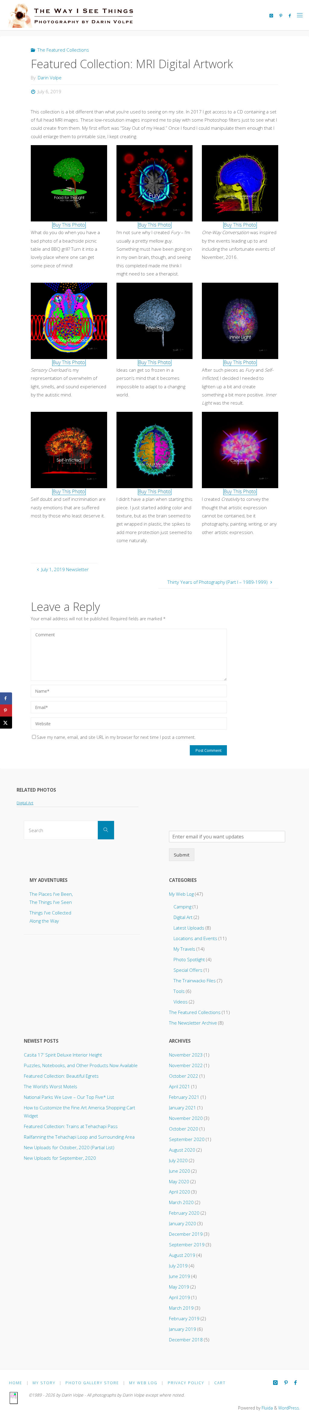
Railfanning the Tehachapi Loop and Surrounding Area (79, 1137)
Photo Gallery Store (92, 1382)
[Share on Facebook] (6, 698)
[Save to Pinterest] (6, 710)
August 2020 (182, 1150)
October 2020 (183, 1129)
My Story (44, 1382)
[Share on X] (6, 723)
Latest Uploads (189, 928)
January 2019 (182, 1329)
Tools (179, 991)
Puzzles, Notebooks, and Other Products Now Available (81, 1065)
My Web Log (181, 894)
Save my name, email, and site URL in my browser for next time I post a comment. (116, 737)
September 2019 (187, 1244)
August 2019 (182, 1255)
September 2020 (187, 1139)
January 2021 (182, 1108)
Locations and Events (195, 938)
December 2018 (186, 1340)
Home (15, 1382)
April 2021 (179, 1086)
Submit (182, 855)
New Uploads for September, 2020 (60, 1158)
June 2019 (179, 1276)
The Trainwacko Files (195, 981)
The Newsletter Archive (193, 1023)
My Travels (184, 949)
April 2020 (179, 1192)
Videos (181, 1002)
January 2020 (182, 1223)
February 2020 (184, 1213)
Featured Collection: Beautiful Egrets (61, 1076)
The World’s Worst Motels (50, 1086)
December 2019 (186, 1234)
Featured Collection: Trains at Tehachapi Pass (71, 1126)
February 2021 (184, 1097)
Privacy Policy (186, 1382)
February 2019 (184, 1318)
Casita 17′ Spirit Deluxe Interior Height (63, 1055)
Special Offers (188, 970)
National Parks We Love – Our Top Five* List (69, 1097)
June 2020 (179, 1171)
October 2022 (183, 1076)
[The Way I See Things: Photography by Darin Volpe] (69, 15)
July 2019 (178, 1266)
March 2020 (181, 1202)
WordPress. (289, 1408)
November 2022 (186, 1065)
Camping (182, 907)
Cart (220, 1382)
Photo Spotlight (189, 959)
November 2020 (186, 1118)
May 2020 (179, 1181)
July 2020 (178, 1160)
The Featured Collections (63, 50)
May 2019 (179, 1287)
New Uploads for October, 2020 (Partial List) (69, 1147)
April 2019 (179, 1297)
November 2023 (186, 1055)
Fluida (266, 1408)
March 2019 (181, 1308)
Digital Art (25, 803)
